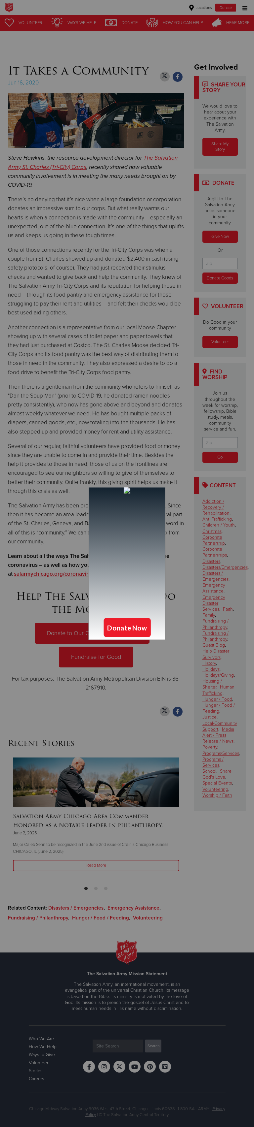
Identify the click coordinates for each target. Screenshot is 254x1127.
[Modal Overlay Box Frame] (126, 563)
